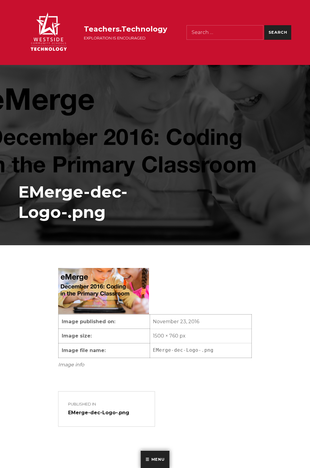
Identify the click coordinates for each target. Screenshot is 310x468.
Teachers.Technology (125, 29)
